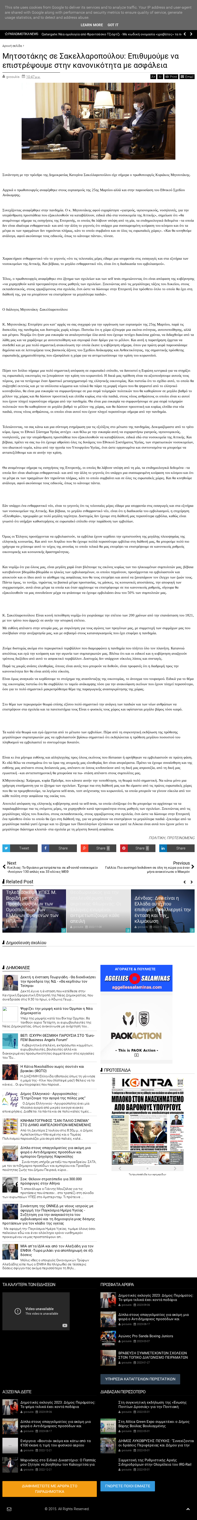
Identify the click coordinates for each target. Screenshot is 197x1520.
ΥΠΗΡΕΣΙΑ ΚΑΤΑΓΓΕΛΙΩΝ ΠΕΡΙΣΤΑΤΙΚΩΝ (140, 1379)
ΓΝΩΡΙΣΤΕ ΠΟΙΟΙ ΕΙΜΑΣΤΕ (127, 1486)
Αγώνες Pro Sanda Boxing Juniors (145, 1336)
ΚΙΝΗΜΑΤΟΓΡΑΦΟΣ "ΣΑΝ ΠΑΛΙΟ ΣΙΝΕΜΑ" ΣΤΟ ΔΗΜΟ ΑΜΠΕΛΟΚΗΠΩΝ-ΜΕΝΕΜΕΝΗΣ (55, 1122)
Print (173, 77)
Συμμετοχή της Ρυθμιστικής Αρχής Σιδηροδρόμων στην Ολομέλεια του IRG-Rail (154, 1462)
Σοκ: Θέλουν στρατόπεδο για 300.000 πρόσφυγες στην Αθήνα (51, 1181)
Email (189, 77)
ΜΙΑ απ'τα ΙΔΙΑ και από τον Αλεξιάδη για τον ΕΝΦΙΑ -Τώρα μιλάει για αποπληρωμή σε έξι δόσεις (56, 1250)
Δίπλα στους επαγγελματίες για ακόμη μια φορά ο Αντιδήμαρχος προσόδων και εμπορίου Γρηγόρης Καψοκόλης (55, 1152)
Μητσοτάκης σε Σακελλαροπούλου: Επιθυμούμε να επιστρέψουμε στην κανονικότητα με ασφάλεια (90, 60)
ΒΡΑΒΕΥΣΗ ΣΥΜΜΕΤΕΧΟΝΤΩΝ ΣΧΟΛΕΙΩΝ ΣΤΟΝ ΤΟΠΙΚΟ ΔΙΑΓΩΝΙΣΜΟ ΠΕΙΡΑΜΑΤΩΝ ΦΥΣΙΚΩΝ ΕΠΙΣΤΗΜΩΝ (153, 1357)
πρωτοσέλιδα (140, 1174)
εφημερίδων (159, 1174)
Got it (113, 25)
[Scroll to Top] (188, 1509)
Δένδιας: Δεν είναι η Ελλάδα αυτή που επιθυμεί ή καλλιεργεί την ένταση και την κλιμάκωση (98, 909)
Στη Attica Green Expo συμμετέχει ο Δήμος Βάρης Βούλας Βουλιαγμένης (154, 1424)
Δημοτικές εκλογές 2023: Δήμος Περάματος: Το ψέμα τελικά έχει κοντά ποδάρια (162, 912)
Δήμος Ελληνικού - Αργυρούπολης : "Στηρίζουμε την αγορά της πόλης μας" (53, 1096)
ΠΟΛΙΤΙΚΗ (157, 838)
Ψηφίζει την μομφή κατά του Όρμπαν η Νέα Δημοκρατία (56, 1010)
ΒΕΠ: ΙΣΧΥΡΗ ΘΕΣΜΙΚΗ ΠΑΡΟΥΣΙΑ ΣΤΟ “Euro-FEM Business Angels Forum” (57, 1037)
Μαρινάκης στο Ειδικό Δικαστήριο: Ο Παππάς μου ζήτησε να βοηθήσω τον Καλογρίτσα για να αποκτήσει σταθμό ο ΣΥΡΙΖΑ (58, 1464)
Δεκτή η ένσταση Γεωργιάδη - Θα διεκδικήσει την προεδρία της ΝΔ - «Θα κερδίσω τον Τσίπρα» (58, 981)
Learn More (92, 25)
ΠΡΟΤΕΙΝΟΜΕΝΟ (181, 838)
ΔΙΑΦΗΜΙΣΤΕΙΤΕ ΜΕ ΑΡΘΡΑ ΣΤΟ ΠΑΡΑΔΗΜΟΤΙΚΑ (49, 1489)
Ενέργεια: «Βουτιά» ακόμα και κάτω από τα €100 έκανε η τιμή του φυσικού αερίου (105, 34)
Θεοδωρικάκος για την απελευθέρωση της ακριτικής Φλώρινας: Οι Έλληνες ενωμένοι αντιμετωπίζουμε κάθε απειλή (31, 906)
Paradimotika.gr (31, 1509)
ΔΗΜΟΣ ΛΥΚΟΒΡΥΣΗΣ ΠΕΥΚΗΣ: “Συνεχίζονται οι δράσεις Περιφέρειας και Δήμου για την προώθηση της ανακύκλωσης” (156, 1445)
